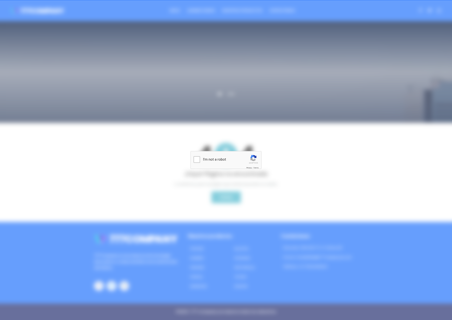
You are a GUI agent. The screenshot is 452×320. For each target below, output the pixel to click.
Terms (255, 168)
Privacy (249, 168)
